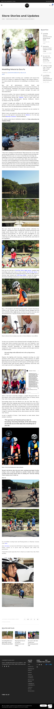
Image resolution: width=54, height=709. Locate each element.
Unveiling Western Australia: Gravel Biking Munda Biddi (7, 642)
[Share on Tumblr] (34, 619)
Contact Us (30, 666)
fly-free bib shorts (32, 272)
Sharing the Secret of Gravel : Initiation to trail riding (47, 49)
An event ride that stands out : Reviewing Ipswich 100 (47, 58)
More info (50, 706)
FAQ (29, 664)
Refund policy (31, 690)
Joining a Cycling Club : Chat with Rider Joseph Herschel (47, 68)
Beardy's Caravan (11, 116)
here (6, 543)
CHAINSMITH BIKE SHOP (8, 660)
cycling (5, 619)
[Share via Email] (37, 619)
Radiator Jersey (31, 335)
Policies (30, 672)
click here (6, 546)
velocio (8, 621)
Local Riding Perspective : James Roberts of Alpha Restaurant (47, 78)
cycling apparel (11, 619)
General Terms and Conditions (30, 676)
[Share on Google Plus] (31, 619)
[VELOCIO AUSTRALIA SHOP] (20, 393)
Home (3, 19)
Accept (43, 705)
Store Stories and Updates (12, 19)
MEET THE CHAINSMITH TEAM (8, 1)
